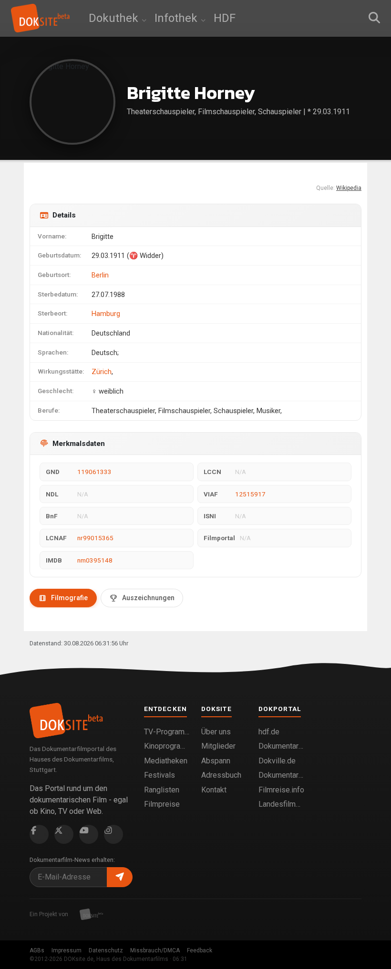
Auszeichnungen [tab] (148, 598)
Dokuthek (115, 18)
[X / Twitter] (63, 834)
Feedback (199, 950)
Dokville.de (277, 760)
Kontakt (213, 789)
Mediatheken (165, 760)
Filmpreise (162, 804)
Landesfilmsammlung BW (281, 804)
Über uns (216, 731)
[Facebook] (39, 834)
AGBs (37, 950)
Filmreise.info (281, 789)
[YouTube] (88, 834)
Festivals (159, 775)
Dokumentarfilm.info (281, 746)
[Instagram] (113, 834)
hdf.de (268, 731)
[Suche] (374, 18)
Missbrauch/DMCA (155, 950)
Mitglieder (218, 746)
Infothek (177, 18)
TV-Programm (167, 731)
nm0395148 (95, 560)
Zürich (102, 371)
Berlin (100, 275)
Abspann (215, 760)
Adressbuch (221, 775)
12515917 (250, 494)
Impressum (66, 950)
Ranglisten (161, 789)
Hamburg (106, 313)
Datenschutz (106, 950)
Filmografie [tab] (69, 598)
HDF (225, 18)
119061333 (94, 471)
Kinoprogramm (167, 746)
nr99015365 (95, 538)
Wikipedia (348, 188)
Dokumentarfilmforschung (281, 775)
